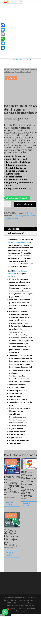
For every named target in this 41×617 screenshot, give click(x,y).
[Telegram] (2, 43)
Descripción (14, 228)
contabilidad (17, 216)
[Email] (2, 34)
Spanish (10, 2)
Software (15, 69)
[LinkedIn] (2, 48)
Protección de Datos (15, 605)
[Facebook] (2, 25)
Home (6, 69)
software (15, 218)
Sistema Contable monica (17, 129)
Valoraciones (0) (16, 233)
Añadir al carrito (25, 204)
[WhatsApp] (2, 39)
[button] (5, 612)
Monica (26, 216)
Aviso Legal (27, 603)
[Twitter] (2, 30)
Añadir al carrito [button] (9, 503)
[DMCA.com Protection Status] (5, 616)
